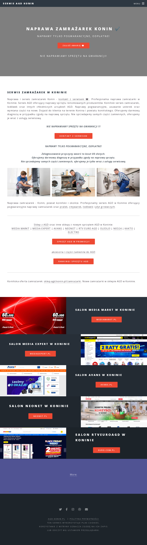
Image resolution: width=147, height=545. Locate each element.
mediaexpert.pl (40, 353)
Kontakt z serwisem (73, 136)
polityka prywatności (84, 519)
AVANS (58, 228)
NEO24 (117, 228)
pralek (64, 206)
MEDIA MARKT (20, 228)
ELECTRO (73, 232)
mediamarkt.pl (106, 319)
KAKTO (129, 228)
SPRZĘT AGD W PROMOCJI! (73, 241)
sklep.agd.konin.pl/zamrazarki (62, 281)
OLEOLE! (105, 228)
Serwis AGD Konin (18, 3)
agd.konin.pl (56, 519)
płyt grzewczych (105, 206)
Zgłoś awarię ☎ (73, 45)
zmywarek (75, 206)
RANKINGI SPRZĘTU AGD (73, 261)
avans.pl (107, 384)
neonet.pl (40, 416)
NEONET (70, 228)
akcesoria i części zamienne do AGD (73, 252)
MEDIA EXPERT (41, 228)
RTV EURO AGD (88, 228)
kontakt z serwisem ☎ (74, 99)
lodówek (88, 206)
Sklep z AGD (41, 224)
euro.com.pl (106, 450)
